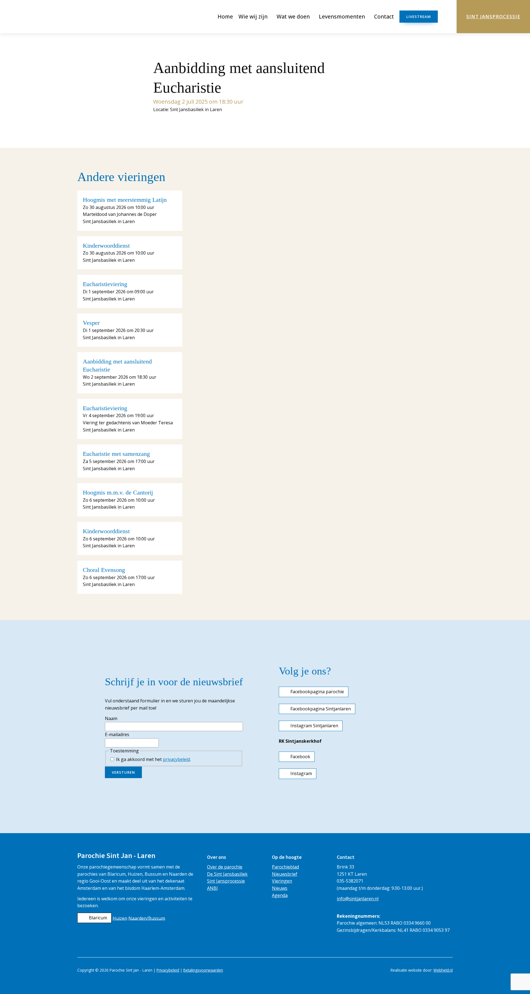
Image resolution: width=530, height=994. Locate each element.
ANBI (212, 888)
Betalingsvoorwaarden (203, 970)
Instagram (301, 773)
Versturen (123, 772)
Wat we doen (293, 16)
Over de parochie (224, 867)
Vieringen (282, 881)
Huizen (120, 918)
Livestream (418, 16)
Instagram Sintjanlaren (314, 726)
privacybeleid (176, 759)
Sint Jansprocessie (493, 16)
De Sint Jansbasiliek (227, 874)
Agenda (280, 895)
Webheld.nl (443, 970)
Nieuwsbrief (284, 874)
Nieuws (279, 888)
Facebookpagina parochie (317, 692)
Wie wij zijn (253, 16)
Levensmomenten (342, 16)
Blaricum (98, 918)
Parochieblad (285, 867)
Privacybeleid (168, 970)
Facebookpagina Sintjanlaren (320, 709)
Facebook (300, 757)
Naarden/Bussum (146, 918)
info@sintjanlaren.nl (357, 899)
